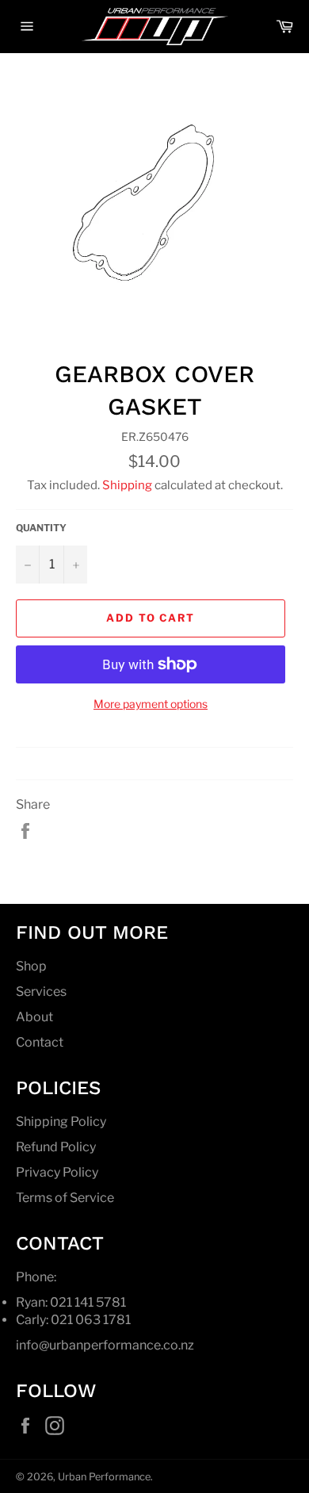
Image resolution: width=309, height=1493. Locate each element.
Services (41, 991)
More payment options (150, 703)
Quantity (41, 528)
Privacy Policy (57, 1172)
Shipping (127, 485)
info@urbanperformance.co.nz (105, 1345)
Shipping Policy (61, 1121)
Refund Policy (56, 1146)
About (34, 1016)
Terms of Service (65, 1197)
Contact (39, 1042)
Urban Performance (104, 1477)
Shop (31, 966)
